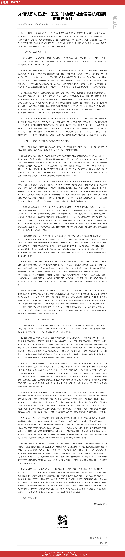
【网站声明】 (103, 543)
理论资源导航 (15, 2)
